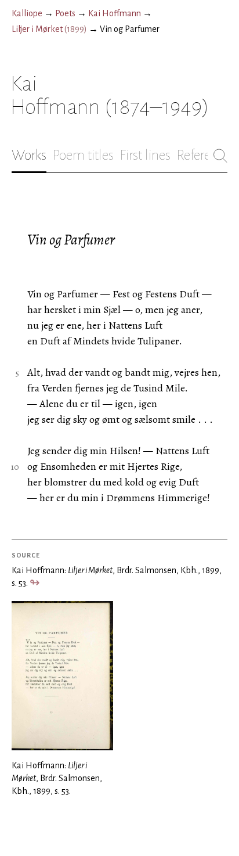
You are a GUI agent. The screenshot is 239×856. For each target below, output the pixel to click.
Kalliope (27, 13)
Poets (65, 13)
